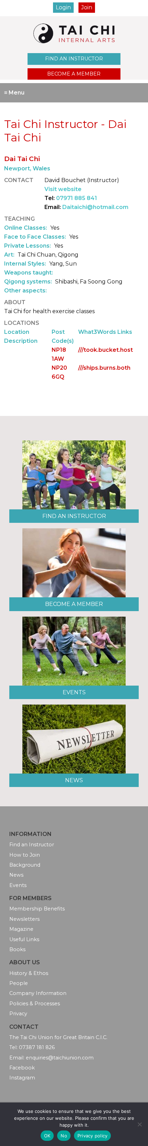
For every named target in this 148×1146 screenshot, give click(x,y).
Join (86, 7)
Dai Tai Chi (22, 159)
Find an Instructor (74, 59)
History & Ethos (28, 973)
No (64, 1135)
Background (24, 865)
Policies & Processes (34, 1003)
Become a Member (74, 74)
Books (17, 949)
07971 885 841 (76, 198)
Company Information (37, 993)
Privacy (18, 1013)
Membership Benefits (37, 909)
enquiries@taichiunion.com (60, 1058)
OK (47, 1135)
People (18, 983)
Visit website (63, 189)
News (74, 780)
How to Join (24, 855)
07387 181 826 (37, 1047)
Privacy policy (92, 1135)
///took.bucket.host (105, 350)
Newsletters (24, 919)
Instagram (22, 1078)
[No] (139, 1124)
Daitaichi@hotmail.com (95, 207)
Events (74, 692)
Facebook (22, 1068)
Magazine (21, 929)
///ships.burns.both (104, 368)
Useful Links (24, 939)
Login (63, 7)
